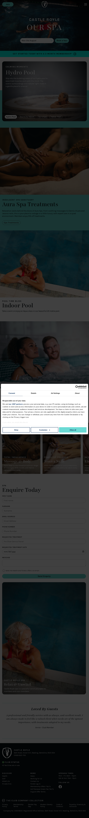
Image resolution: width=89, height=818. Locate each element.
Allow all (73, 430)
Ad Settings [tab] (55, 393)
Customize (43, 430)
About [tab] (77, 393)
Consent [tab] (12, 393)
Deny (16, 430)
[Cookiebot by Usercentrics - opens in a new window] (77, 387)
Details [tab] (33, 393)
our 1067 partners (16, 404)
